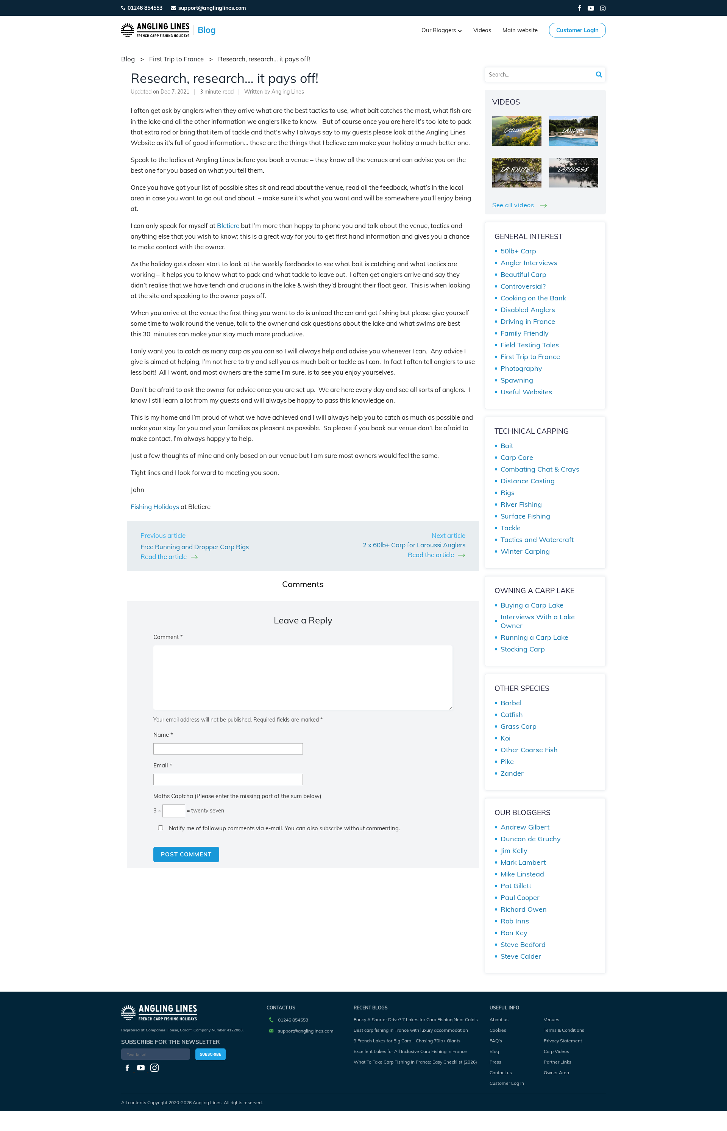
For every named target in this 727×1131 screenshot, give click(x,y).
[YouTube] (591, 8)
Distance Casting (528, 480)
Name (163, 734)
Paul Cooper (520, 897)
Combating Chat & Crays (540, 469)
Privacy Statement (563, 1041)
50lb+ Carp (518, 251)
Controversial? (523, 286)
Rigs (508, 492)
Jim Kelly (514, 850)
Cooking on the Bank (533, 298)
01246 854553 (145, 8)
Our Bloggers (438, 30)
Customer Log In (507, 1083)
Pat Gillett (516, 885)
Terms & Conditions (564, 1030)
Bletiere (228, 226)
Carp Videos (556, 1051)
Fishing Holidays (155, 507)
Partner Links (557, 1062)
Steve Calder (521, 956)
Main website (520, 30)
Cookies (498, 1030)
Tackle (511, 527)
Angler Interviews (529, 262)
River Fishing (521, 504)
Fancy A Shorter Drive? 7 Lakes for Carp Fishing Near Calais (416, 1019)
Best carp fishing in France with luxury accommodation (411, 1030)
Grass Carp (519, 726)
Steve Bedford (523, 944)
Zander (512, 773)
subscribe (331, 828)
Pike (507, 761)
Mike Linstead (522, 874)
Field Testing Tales (530, 345)
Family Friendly (525, 333)
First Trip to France (176, 59)
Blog (494, 1051)
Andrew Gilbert (525, 827)
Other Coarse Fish (529, 749)
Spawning (517, 380)
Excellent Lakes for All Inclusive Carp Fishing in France (410, 1051)
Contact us (501, 1072)
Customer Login (577, 30)
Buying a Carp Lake (532, 605)
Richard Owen (524, 909)
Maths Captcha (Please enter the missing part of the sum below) (237, 796)
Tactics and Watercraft (537, 539)
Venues (551, 1019)
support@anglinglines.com (306, 1031)
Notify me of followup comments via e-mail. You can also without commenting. (283, 828)
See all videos (514, 205)
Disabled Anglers (528, 309)
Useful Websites (526, 391)
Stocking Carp (523, 649)
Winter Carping (525, 551)
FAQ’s (496, 1041)
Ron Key (514, 932)
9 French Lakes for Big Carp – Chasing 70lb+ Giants (407, 1041)
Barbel (511, 702)
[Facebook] (580, 8)
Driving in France (528, 321)
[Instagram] (603, 8)
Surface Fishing (525, 516)
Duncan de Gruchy (531, 838)
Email (162, 765)
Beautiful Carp (523, 274)
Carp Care (517, 457)
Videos (482, 30)
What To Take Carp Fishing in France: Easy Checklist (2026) (415, 1062)
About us (499, 1019)
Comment (168, 636)
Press (495, 1062)
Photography (521, 368)
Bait (507, 445)
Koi (505, 738)
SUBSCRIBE (210, 1054)
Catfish (512, 714)
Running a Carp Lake (534, 637)
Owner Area (556, 1072)
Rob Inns (515, 921)
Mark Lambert (523, 862)
